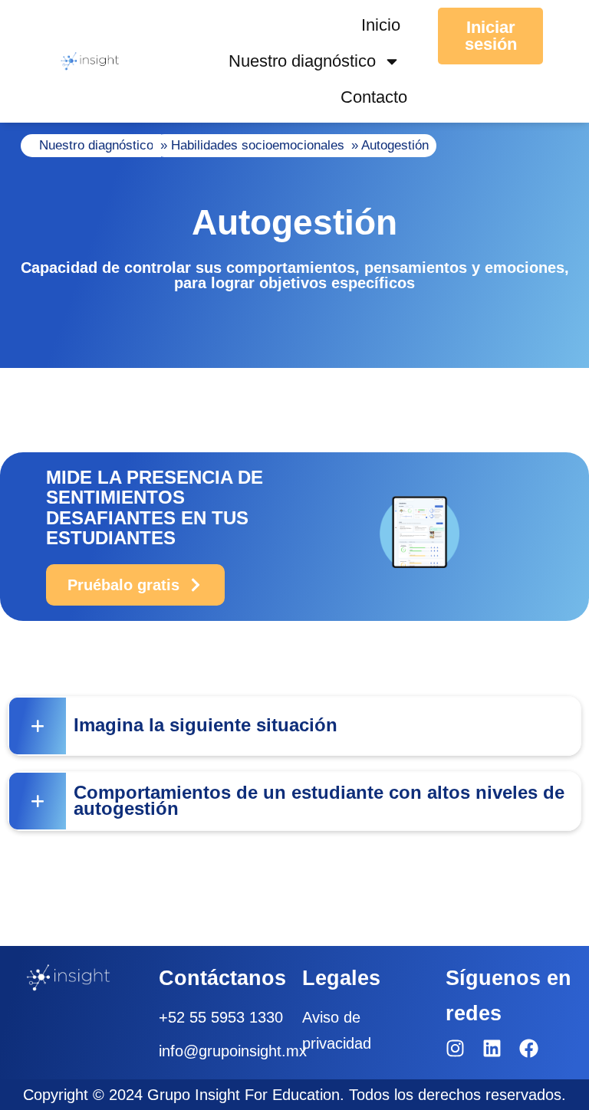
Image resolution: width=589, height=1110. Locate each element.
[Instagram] (455, 1048)
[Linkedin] (492, 1048)
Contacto (374, 97)
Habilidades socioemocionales (257, 145)
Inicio (380, 24)
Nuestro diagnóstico (302, 61)
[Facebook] (528, 1048)
